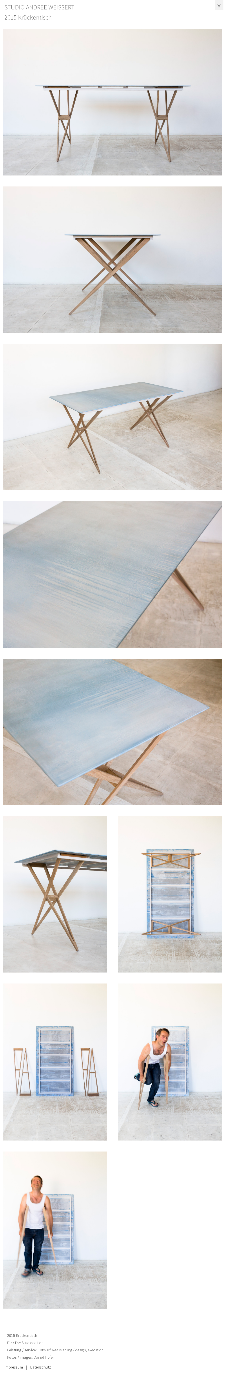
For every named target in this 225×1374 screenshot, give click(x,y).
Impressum (13, 1367)
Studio (39, 7)
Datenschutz (40, 1367)
